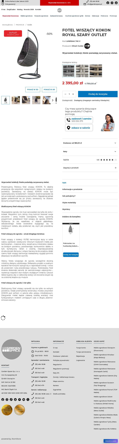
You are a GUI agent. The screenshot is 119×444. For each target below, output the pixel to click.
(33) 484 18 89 (40, 381)
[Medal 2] (19, 410)
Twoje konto (81, 348)
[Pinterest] (19, 400)
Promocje (113, 16)
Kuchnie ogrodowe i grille (74, 16)
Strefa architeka (59, 394)
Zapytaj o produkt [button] (71, 168)
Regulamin (57, 364)
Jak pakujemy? (68, 196)
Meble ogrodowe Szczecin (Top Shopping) (104, 384)
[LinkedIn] (23, 400)
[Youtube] (116, 2)
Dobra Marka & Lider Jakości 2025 (16, 1)
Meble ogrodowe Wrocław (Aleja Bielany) (104, 356)
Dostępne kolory (69, 62)
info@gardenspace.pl (94, 4)
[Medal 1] (6, 410)
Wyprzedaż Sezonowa (10, 16)
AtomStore (16, 439)
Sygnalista (57, 390)
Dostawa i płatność (60, 356)
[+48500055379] (82, 119)
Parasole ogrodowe (41, 16)
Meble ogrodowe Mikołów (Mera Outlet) (104, 409)
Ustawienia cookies (110, 441)
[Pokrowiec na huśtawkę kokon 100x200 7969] (70, 228)
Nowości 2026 (29, 9)
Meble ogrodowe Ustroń (103, 397)
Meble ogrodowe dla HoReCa (105, 429)
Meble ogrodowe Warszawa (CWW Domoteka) (104, 363)
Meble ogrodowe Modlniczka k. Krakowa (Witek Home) (105, 402)
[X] (27, 400)
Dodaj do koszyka (70, 255)
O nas (3, 9)
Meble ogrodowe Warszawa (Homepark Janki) (104, 370)
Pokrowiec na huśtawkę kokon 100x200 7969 (70, 244)
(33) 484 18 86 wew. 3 (43, 394)
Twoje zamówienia (83, 352)
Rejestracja (80, 356)
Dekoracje (95, 16)
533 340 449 (39, 373)
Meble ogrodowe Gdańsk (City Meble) (105, 377)
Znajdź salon (11, 9)
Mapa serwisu (58, 381)
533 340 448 (39, 368)
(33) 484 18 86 (94, 1)
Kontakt (38, 9)
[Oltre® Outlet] (87, 46)
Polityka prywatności (61, 360)
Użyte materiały (69, 203)
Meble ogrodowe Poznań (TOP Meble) (105, 391)
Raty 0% (56, 373)
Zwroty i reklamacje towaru (63, 377)
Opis (64, 183)
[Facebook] (107, 2)
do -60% (59, 3)
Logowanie (80, 360)
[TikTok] (11, 400)
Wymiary (66, 209)
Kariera (56, 385)
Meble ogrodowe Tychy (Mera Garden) (105, 423)
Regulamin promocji (61, 369)
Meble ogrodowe (26, 16)
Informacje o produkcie (72, 189)
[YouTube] (15, 400)
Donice (87, 16)
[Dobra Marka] (2, 1)
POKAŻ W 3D (32, 89)
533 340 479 (39, 385)
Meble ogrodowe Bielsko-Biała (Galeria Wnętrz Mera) (105, 416)
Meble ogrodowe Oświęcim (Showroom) (104, 349)
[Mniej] (65, 94)
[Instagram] (112, 2)
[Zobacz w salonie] (82, 127)
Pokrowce (104, 16)
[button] (90, 160)
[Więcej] (73, 94)
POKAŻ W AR (49, 89)
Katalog (19, 9)
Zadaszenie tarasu (56, 16)
